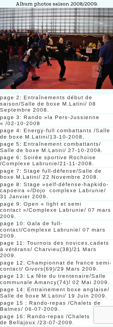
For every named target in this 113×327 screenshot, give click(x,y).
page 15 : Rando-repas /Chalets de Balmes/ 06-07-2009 (50, 306)
